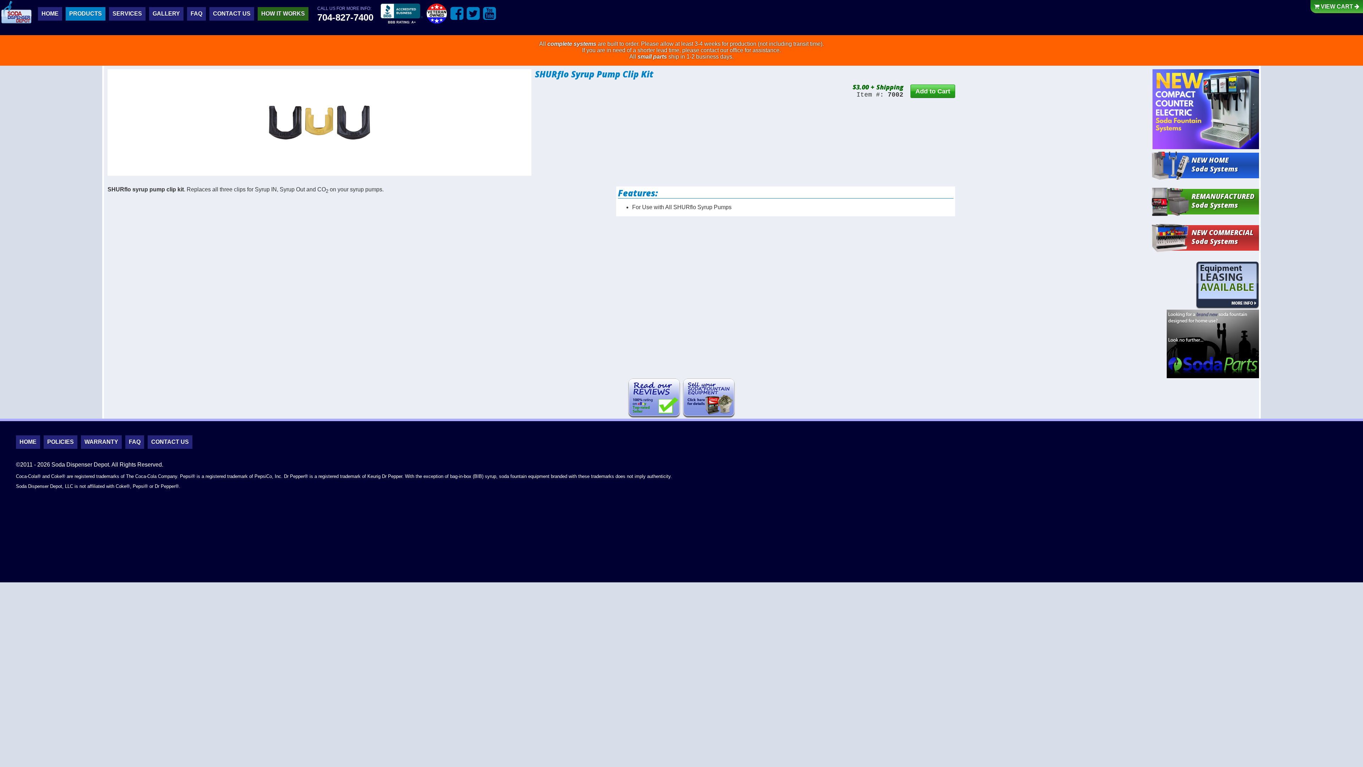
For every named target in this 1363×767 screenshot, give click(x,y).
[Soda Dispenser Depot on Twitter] (473, 13)
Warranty (101, 442)
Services (127, 14)
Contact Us (232, 14)
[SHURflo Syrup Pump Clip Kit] (319, 122)
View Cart (1336, 7)
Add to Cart (932, 91)
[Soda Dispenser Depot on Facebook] (457, 13)
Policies (60, 442)
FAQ (196, 14)
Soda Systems (1215, 164)
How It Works (283, 14)
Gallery (166, 14)
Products (85, 14)
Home (50, 14)
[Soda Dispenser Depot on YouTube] (489, 13)
